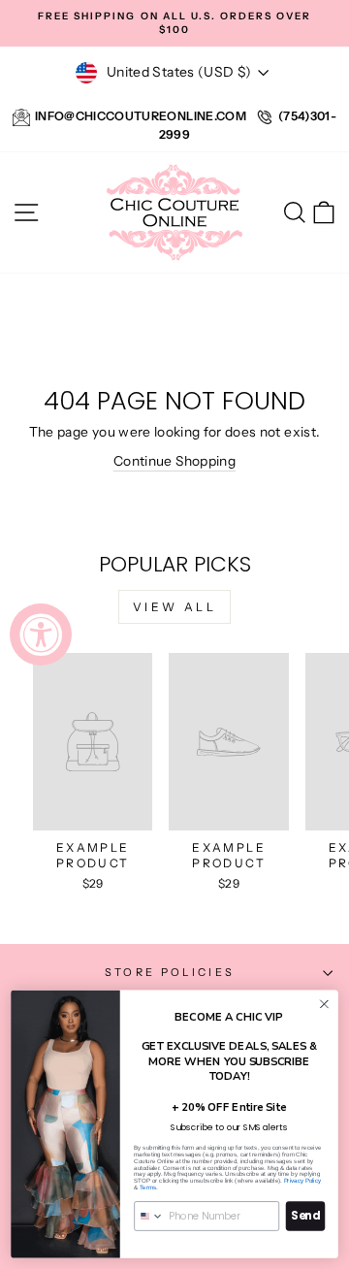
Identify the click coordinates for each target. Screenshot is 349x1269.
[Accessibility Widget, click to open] (41, 634)
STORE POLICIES (170, 972)
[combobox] (149, 1216)
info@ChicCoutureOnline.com (140, 116)
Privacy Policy (303, 1181)
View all (175, 607)
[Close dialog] (324, 1004)
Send (305, 1216)
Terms (148, 1187)
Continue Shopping (174, 461)
